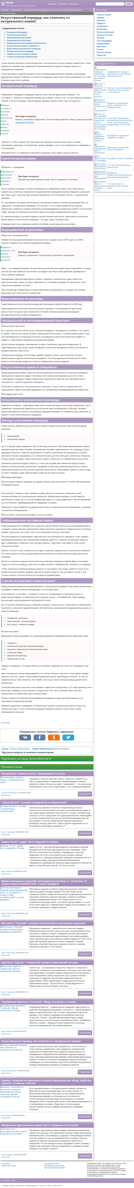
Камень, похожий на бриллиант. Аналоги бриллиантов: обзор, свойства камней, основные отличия (54, 121)
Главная (52, 3)
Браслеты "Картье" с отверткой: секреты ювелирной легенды (39, 962)
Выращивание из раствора (19, 40)
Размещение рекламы (54, 1166)
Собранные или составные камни (22, 54)
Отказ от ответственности (50, 1185)
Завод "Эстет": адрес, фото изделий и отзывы (29, 841)
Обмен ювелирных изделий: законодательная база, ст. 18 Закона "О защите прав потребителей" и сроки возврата (44, 882)
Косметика (102, 29)
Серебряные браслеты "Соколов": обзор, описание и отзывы (38, 1001)
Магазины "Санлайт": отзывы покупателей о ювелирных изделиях (43, 923)
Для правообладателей (54, 1168)
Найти (129, 4)
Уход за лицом (104, 52)
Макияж (101, 38)
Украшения (5, 795)
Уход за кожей (104, 14)
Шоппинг (101, 20)
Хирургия (101, 55)
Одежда (100, 17)
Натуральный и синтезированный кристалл (26, 43)
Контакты (74, 3)
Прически (101, 46)
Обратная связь (8, 1166)
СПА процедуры (104, 40)
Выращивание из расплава (19, 37)
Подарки (101, 23)
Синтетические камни (17, 35)
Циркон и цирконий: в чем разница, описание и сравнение (46, 255)
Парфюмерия (103, 43)
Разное (100, 49)
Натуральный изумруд (17, 32)
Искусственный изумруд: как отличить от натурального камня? (41, 1041)
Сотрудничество (51, 1163)
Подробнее (85, 793)
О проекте (62, 3)
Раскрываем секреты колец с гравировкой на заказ (33, 773)
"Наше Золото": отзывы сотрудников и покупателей (33, 802)
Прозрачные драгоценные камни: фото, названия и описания (47, 179)
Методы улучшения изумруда (20, 51)
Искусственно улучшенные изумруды (24, 48)
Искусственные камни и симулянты (23, 46)
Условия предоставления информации (19, 1185)
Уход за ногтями (105, 35)
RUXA (9, 2)
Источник (5, 723)
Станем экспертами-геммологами (22, 57)
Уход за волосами (105, 32)
